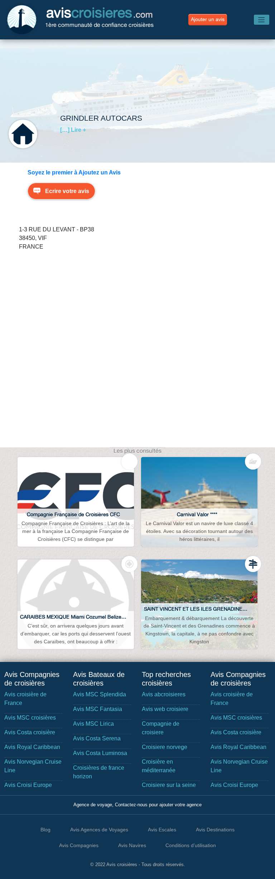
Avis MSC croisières (30, 718)
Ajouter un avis (208, 19)
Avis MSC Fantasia (97, 709)
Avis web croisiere (165, 709)
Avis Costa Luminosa (100, 753)
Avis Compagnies (78, 845)
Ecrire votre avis (67, 191)
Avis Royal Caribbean (32, 747)
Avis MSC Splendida (99, 694)
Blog (45, 829)
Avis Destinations (215, 829)
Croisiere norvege (164, 747)
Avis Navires (132, 845)
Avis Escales (162, 829)
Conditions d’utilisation (190, 845)
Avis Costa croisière (29, 732)
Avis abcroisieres (163, 694)
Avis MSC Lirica (93, 724)
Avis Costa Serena (97, 738)
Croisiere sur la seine (169, 785)
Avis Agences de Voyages (99, 829)
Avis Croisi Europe (28, 785)
